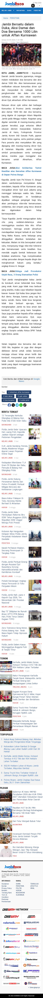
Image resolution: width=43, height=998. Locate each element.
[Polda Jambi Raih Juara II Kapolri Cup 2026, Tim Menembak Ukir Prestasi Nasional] (35, 599)
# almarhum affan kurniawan (18, 392)
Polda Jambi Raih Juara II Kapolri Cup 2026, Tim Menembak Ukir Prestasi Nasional (13, 599)
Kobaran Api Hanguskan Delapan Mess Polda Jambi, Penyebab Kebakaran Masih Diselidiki (14, 535)
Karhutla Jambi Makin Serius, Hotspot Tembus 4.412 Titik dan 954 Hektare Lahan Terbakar (27, 665)
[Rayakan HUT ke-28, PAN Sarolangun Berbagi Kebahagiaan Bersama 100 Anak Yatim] (6, 812)
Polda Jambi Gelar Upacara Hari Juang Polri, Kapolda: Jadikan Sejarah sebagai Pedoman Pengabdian (14, 433)
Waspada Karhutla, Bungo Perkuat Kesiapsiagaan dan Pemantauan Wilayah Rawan (25, 724)
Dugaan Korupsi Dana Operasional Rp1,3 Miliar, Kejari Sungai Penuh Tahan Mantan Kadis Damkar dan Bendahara (27, 695)
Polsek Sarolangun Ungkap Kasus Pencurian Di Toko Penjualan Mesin (14, 584)
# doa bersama (8, 400)
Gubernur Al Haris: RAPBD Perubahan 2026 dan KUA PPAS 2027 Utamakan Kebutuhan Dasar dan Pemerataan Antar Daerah (28, 795)
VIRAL (32, 888)
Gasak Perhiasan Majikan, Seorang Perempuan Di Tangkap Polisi (13, 551)
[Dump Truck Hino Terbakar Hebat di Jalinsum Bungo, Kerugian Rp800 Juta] (6, 712)
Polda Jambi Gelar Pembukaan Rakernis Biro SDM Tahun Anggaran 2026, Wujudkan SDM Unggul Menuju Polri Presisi (14, 517)
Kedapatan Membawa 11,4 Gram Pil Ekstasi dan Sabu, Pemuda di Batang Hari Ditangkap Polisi (14, 466)
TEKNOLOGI (34, 884)
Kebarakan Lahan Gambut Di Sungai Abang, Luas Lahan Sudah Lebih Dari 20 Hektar (20, 749)
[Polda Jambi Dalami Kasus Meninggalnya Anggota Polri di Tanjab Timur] (35, 648)
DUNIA (29, 10)
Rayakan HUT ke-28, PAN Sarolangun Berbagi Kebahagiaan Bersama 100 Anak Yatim (27, 810)
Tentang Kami (7, 893)
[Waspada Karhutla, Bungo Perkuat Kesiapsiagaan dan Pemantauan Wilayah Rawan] (6, 725)
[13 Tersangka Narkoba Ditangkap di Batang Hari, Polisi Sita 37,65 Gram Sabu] (35, 419)
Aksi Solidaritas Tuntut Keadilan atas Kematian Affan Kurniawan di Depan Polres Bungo (21, 171)
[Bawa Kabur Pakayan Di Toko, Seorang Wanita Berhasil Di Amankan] (35, 502)
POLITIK (19, 888)
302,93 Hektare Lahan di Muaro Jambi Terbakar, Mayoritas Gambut (20, 767)
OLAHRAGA (20, 895)
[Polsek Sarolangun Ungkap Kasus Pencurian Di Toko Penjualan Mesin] (35, 585)
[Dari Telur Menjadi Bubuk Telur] (6, 825)
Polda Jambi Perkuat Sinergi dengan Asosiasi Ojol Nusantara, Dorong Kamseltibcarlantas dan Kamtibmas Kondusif (14, 567)
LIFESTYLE (34, 886)
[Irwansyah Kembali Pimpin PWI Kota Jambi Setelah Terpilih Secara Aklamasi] (6, 838)
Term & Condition (5, 896)
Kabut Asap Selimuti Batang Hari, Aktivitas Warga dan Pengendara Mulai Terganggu (21, 740)
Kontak (4, 886)
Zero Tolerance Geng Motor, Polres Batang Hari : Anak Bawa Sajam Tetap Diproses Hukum (14, 632)
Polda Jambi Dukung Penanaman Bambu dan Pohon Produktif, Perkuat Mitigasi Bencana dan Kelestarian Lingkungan (13, 484)
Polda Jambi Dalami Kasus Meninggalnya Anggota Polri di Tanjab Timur (14, 647)
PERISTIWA (37, 10)
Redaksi (4, 890)
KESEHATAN (20, 893)
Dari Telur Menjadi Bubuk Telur (27, 821)
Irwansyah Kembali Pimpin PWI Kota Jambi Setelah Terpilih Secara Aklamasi (27, 836)
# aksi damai (8, 396)
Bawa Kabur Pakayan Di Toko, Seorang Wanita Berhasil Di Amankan (12, 501)
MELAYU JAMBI (7, 10)
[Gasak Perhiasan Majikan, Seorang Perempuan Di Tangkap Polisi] (35, 552)
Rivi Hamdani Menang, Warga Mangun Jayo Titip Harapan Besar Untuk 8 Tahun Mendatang (27, 850)
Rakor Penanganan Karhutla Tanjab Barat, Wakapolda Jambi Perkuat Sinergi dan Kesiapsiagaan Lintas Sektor (27, 679)
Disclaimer (5, 884)
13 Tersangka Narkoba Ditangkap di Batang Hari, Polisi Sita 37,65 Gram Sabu (14, 418)
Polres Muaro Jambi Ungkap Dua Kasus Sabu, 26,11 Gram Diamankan (20, 781)
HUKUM (18, 890)
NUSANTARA (21, 10)
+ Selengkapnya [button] (34, 987)
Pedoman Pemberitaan (6, 900)
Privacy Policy (7, 888)
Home (5, 18)
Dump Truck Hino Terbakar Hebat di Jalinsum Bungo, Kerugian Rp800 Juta (25, 710)
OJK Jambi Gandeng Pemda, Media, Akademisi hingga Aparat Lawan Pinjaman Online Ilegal (15, 450)
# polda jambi (24, 400)
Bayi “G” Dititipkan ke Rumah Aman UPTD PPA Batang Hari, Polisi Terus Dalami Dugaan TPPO (14, 615)
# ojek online (22, 396)
